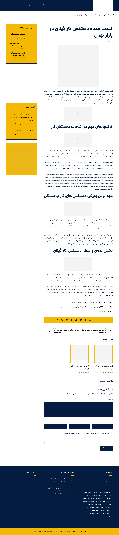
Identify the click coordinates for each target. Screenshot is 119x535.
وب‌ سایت (64, 421)
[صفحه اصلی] (113, 15)
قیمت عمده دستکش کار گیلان (104, 311)
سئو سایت (74, 531)
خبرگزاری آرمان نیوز (46, 531)
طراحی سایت (82, 531)
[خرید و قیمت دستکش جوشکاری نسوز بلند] (31, 55)
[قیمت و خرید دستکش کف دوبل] (31, 37)
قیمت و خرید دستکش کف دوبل (17, 35)
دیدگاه (110, 400)
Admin (105, 302)
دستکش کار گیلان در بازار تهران (100, 307)
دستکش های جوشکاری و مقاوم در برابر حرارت (17, 44)
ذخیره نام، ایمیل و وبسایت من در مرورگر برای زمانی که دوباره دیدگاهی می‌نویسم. (87, 433)
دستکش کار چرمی (101, 372)
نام (112, 421)
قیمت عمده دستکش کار (65, 307)
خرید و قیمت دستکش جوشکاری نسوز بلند (17, 54)
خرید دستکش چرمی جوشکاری (24, 134)
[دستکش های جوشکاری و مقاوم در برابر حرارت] (31, 46)
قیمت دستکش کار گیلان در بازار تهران (82, 307)
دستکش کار (72, 302)
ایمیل (88, 421)
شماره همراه (108, 438)
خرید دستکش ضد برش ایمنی (24, 131)
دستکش (80, 302)
